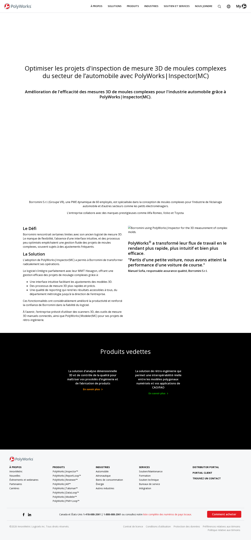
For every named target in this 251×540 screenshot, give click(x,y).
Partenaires (15, 484)
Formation (145, 475)
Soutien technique (149, 479)
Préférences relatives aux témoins (221, 526)
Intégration (145, 488)
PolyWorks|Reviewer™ (65, 479)
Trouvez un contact (207, 478)
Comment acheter (224, 514)
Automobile (102, 471)
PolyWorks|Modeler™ (65, 496)
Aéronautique (103, 475)
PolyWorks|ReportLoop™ (67, 475)
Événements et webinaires (23, 479)
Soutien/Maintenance (151, 471)
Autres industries (105, 488)
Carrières (14, 488)
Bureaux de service (149, 484)
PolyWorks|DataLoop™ (66, 492)
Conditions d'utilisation (158, 526)
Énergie (100, 484)
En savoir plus (92, 389)
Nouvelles (14, 475)
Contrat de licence (133, 526)
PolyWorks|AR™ (62, 484)
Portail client (202, 472)
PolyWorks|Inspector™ (65, 471)
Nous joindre (203, 6)
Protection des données (186, 526)
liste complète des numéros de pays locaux (167, 514)
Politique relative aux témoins (224, 530)
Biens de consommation (109, 479)
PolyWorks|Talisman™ (65, 488)
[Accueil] (17, 6)
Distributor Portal (206, 467)
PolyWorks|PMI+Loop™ (66, 500)
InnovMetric (16, 471)
